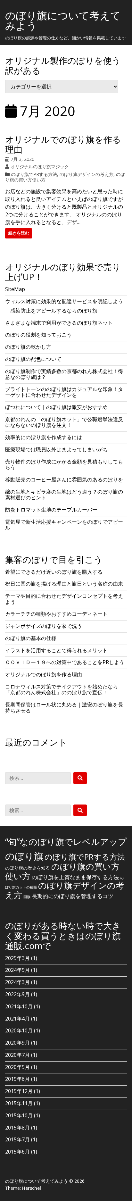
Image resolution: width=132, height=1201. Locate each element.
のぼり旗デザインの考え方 (86, 174)
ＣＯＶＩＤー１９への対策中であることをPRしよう (64, 662)
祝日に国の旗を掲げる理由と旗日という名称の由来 (64, 583)
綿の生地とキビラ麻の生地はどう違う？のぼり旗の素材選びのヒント (64, 494)
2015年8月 (17, 1127)
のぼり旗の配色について (33, 359)
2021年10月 (19, 1006)
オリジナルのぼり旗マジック (40, 166)
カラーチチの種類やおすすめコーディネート (56, 613)
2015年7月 (17, 1139)
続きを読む (18, 233)
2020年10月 (19, 1030)
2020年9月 (17, 1042)
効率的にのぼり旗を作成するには (43, 437)
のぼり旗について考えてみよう (63, 20)
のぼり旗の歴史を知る (27, 868)
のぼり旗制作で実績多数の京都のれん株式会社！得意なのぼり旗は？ (64, 374)
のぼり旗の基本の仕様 (30, 638)
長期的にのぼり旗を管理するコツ (72, 896)
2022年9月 (17, 994)
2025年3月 (17, 958)
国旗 (26, 897)
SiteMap (15, 289)
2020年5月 (17, 1067)
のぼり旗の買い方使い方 (62, 871)
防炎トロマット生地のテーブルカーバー (51, 509)
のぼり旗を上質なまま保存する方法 (75, 877)
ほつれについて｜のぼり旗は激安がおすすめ (56, 407)
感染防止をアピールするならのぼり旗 (53, 310)
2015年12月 (19, 1091)
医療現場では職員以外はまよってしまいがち (56, 449)
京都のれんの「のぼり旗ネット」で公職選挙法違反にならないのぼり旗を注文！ (64, 422)
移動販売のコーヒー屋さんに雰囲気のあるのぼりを (64, 479)
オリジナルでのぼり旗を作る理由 (63, 144)
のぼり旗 (24, 856)
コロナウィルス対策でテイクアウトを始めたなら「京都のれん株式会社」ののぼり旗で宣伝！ (61, 689)
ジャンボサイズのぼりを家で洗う (43, 626)
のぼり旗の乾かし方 (28, 346)
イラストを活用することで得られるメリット (56, 650)
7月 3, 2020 (22, 159)
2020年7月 (17, 1054)
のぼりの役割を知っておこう (38, 334)
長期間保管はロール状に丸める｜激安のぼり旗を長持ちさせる (64, 707)
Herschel (31, 1188)
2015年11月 (19, 1103)
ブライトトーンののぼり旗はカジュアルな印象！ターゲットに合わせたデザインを (64, 392)
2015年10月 (19, 1115)
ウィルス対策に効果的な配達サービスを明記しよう (64, 301)
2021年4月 (17, 1018)
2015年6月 (17, 1151)
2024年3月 (17, 982)
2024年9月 (17, 969)
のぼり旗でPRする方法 (34, 174)
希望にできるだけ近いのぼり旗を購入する (54, 571)
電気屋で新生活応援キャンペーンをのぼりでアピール (64, 524)
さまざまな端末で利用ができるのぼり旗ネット (59, 322)
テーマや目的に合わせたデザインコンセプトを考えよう (64, 598)
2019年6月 (17, 1078)
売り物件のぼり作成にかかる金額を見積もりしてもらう (64, 464)
